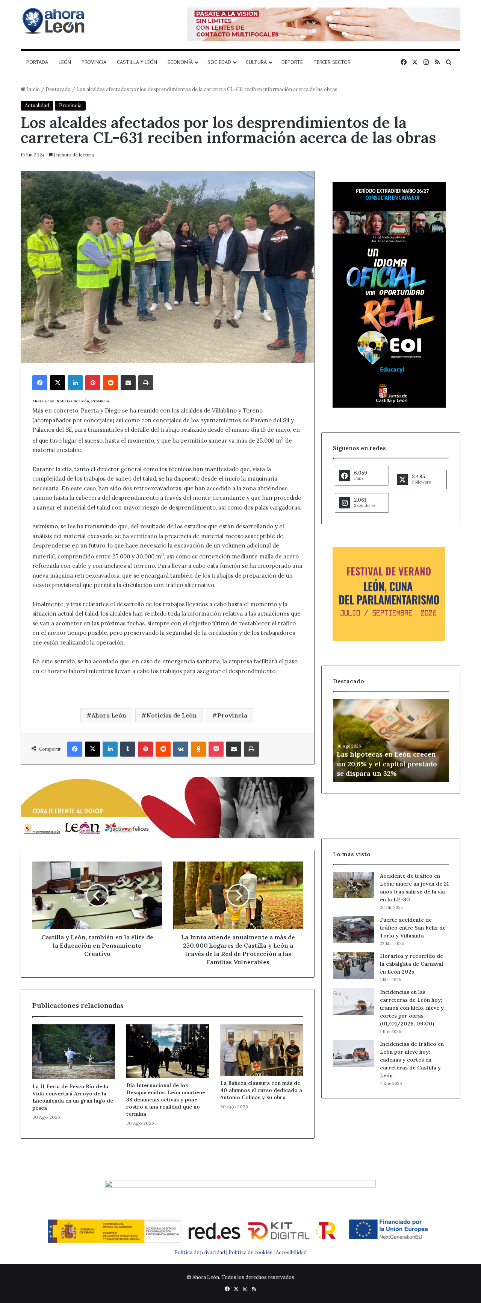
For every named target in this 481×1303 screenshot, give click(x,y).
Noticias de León (172, 715)
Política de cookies (250, 1252)
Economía (180, 62)
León (65, 62)
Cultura (256, 62)
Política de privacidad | (201, 1252)
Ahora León (109, 715)
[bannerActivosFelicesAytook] (168, 807)
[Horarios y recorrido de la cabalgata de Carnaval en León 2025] (353, 965)
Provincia (94, 62)
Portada (37, 62)
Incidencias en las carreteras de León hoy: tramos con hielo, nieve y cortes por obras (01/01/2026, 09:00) (412, 1008)
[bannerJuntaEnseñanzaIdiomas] (389, 406)
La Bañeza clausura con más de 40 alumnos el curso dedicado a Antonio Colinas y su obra (261, 1090)
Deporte (292, 62)
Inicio (32, 89)
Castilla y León (137, 62)
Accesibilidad (291, 1252)
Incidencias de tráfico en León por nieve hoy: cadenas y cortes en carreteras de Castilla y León (412, 1060)
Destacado (58, 89)
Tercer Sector (332, 62)
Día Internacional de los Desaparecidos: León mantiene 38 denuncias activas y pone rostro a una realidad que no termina (165, 1099)
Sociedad (219, 62)
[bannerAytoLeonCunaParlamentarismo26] (389, 639)
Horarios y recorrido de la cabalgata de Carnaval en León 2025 (411, 964)
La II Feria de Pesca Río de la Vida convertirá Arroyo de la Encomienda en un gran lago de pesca (72, 1097)
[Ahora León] (54, 21)
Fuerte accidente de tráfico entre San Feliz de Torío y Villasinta (413, 927)
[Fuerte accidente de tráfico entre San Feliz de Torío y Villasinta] (353, 929)
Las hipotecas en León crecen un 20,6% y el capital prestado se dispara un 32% (387, 763)
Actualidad (37, 105)
